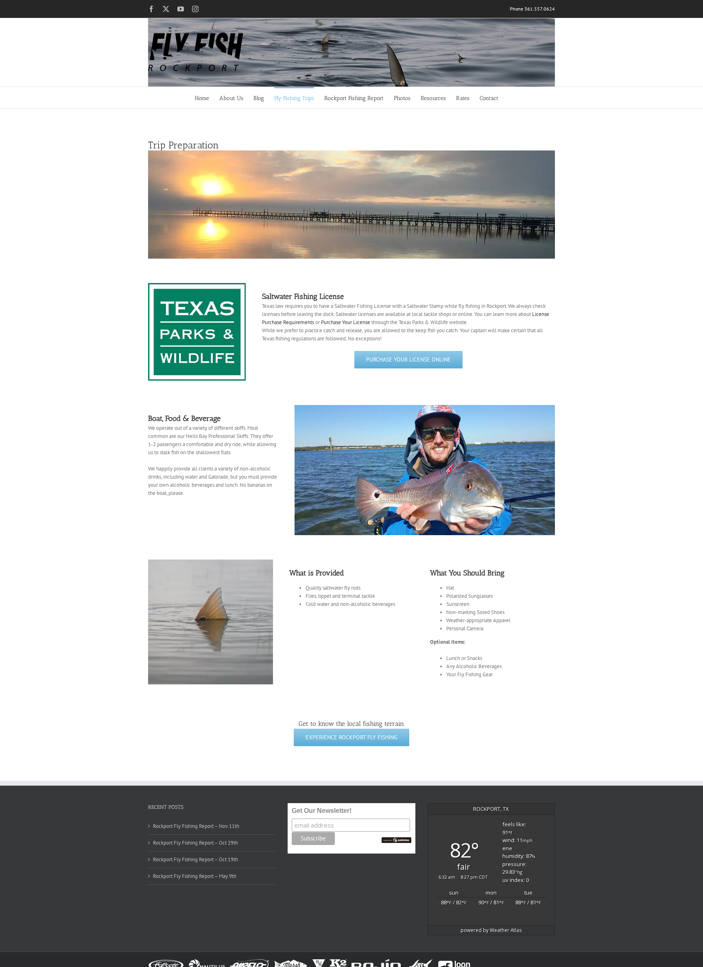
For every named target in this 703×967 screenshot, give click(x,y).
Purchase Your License (345, 322)
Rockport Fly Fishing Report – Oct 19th (195, 859)
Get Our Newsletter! (322, 810)
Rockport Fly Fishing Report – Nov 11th (196, 826)
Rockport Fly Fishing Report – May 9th (194, 876)
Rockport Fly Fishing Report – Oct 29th (195, 842)
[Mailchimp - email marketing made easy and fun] (397, 840)
